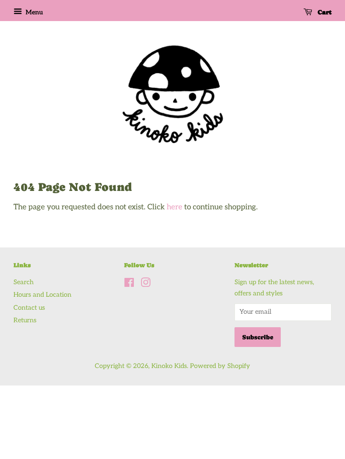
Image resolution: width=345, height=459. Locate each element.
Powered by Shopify (220, 366)
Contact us (29, 308)
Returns (24, 320)
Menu (33, 12)
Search (23, 282)
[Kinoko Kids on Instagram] (145, 284)
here (174, 207)
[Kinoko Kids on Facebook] (129, 284)
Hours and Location (42, 295)
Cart (324, 12)
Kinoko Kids (169, 366)
